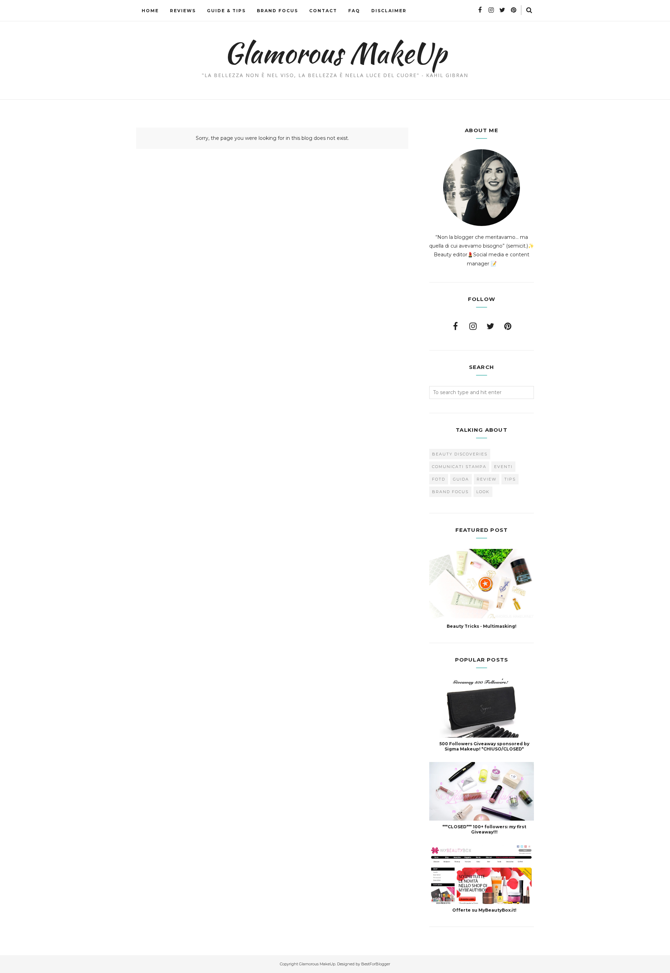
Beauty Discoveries (459, 454)
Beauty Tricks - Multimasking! (481, 626)
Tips (510, 479)
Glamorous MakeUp (335, 52)
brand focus (450, 491)
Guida (461, 479)
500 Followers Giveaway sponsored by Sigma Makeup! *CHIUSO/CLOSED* (484, 746)
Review (487, 479)
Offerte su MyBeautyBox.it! (484, 910)
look (483, 491)
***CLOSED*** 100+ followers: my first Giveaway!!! (484, 829)
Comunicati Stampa (459, 466)
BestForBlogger (375, 963)
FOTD (438, 479)
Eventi (503, 466)
